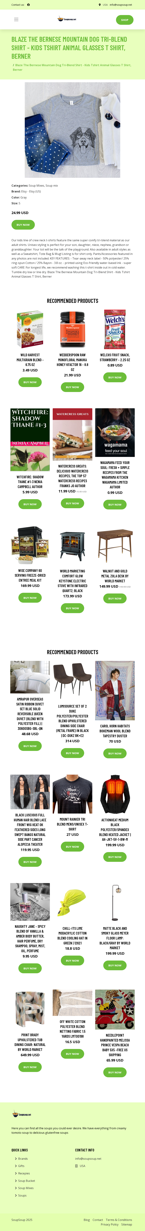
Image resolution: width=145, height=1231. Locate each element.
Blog (87, 1220)
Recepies (24, 1173)
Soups (22, 1195)
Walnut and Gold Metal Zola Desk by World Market (115, 576)
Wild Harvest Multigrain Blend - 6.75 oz (30, 360)
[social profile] (28, 4)
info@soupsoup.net (121, 4)
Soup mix (52, 186)
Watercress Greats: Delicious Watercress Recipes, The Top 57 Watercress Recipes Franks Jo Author (72, 476)
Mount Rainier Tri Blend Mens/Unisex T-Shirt (72, 824)
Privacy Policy (109, 1224)
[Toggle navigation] (16, 19)
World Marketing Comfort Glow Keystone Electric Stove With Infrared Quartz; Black (72, 581)
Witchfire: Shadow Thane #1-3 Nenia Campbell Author (30, 482)
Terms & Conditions (119, 1220)
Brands (23, 1159)
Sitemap (126, 1224)
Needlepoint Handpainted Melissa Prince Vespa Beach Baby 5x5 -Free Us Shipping (115, 1045)
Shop (124, 20)
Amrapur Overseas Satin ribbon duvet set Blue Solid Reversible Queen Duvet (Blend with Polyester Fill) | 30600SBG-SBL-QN (30, 714)
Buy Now (23, 224)
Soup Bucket (26, 1181)
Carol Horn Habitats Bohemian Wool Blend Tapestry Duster (115, 731)
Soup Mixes (36, 186)
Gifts (21, 1166)
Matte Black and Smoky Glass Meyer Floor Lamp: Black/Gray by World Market (115, 938)
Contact (98, 1220)
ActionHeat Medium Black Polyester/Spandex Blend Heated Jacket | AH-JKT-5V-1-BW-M (115, 829)
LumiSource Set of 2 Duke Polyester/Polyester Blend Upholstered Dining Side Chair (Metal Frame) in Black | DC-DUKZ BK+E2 (72, 721)
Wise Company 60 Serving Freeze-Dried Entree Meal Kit (30, 575)
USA (105, 4)
